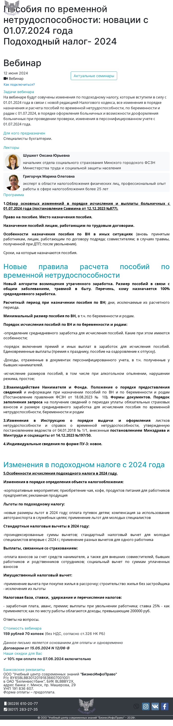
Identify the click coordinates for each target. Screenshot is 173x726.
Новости (61, 11)
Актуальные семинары (94, 76)
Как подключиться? (19, 84)
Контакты (135, 11)
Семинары (82, 11)
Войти (162, 11)
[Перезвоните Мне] (134, 6)
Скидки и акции (109, 11)
